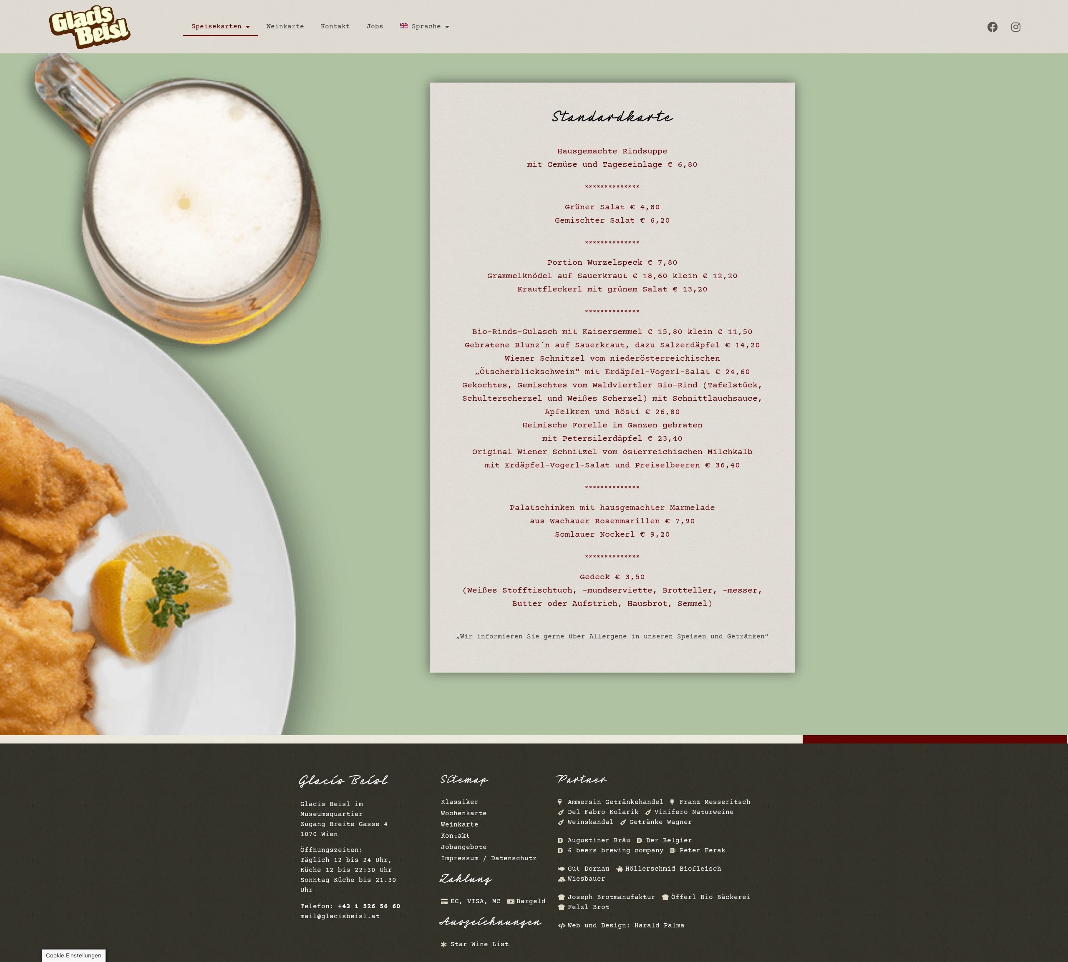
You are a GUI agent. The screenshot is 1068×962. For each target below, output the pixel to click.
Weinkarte (285, 26)
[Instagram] (1015, 26)
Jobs (375, 26)
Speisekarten (216, 26)
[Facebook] (992, 26)
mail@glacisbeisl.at (340, 916)
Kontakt (335, 26)
